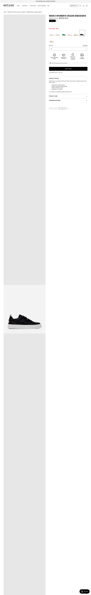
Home (5, 12)
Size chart (85, 45)
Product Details (54, 78)
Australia (73, 5)
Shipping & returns (54, 100)
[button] (80, 5)
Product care (53, 96)
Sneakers (23, 12)
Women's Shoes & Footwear (14, 12)
